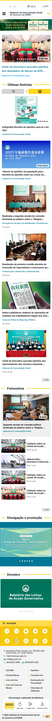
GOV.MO (10, 670)
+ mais (45, 380)
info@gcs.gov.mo (14, 659)
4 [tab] (27, 561)
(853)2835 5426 (31, 662)
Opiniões (35, 670)
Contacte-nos (37, 675)
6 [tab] (32, 561)
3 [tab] (25, 561)
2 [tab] (22, 561)
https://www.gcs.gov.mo (16, 656)
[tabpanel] (26, 542)
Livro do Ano (12, 680)
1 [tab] (20, 561)
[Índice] (3, 14)
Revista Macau (12, 675)
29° (33, 6)
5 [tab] (29, 561)
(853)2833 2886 (13, 662)
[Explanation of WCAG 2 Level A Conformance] (46, 716)
